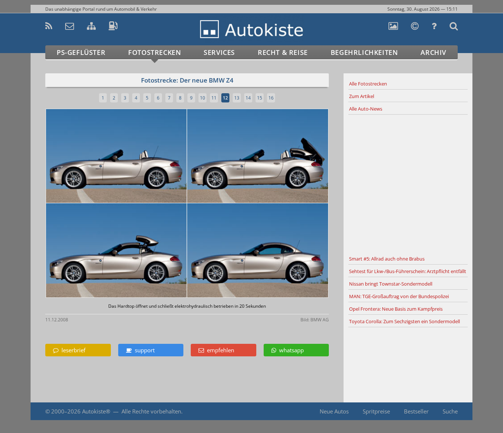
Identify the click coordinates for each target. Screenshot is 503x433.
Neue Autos (334, 411)
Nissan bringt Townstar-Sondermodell (390, 283)
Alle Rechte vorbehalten (151, 411)
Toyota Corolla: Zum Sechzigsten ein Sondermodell (404, 321)
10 (202, 98)
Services (219, 52)
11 (214, 98)
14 (248, 98)
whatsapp (290, 350)
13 (236, 98)
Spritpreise (376, 411)
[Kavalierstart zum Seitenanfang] (457, 411)
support (143, 350)
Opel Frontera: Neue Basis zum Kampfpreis (396, 308)
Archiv (433, 52)
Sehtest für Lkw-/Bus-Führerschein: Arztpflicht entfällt (407, 271)
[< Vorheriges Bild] (79, 204)
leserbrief (72, 350)
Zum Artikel (361, 96)
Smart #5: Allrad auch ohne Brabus (387, 258)
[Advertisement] (408, 183)
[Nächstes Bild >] (234, 204)
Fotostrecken (154, 52)
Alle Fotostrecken (368, 83)
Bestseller (416, 411)
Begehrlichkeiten (364, 52)
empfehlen (219, 350)
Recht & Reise (283, 52)
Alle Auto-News (365, 108)
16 (271, 98)
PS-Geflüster (81, 52)
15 (259, 98)
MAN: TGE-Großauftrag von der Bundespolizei (399, 296)
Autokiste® (96, 411)
